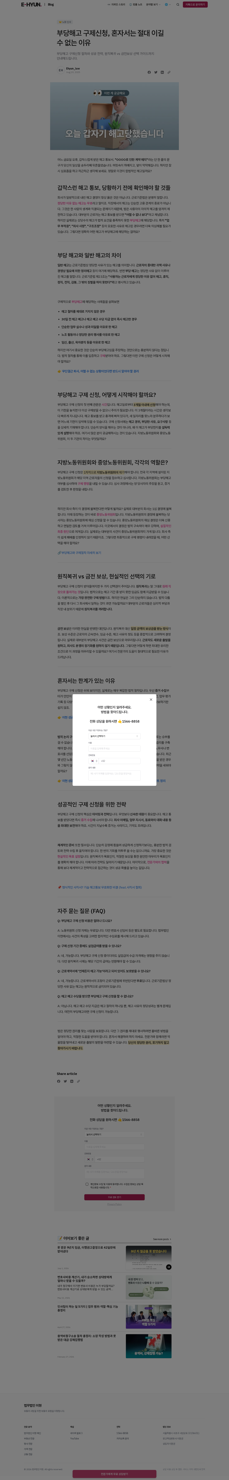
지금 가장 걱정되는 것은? (98, 730)
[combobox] (114, 736)
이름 (90, 743)
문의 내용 (92, 767)
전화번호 (91, 755)
